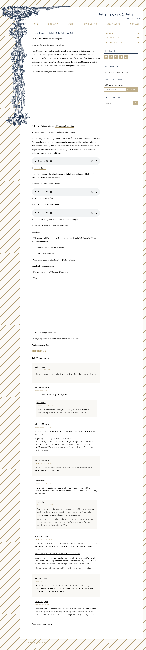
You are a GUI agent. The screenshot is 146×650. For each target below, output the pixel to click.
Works (71, 24)
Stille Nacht (55, 183)
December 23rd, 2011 (45, 505)
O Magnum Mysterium (64, 126)
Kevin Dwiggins (41, 601)
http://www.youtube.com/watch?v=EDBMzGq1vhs (57, 553)
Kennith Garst (41, 578)
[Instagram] (116, 57)
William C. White (119, 14)
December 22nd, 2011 (43, 539)
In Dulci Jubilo (40, 168)
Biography (53, 24)
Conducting (90, 24)
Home (35, 24)
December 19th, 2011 (43, 370)
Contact (134, 24)
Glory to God (40, 204)
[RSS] (126, 57)
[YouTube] (111, 57)
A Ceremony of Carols (58, 225)
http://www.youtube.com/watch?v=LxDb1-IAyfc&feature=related (64, 568)
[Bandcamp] (121, 57)
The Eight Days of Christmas (46, 259)
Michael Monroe (42, 387)
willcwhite (41, 402)
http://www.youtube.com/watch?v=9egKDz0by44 (57, 441)
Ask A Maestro (114, 24)
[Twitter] (106, 57)
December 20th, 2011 (45, 406)
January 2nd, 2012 (42, 581)
